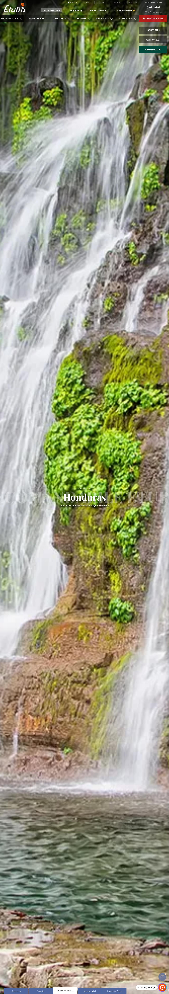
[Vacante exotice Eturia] (13, 7)
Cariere (88, 2)
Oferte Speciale (36, 18)
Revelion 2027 (153, 39)
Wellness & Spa (153, 49)
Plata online (132, 2)
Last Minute (59, 18)
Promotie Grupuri (153, 18)
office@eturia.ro (154, 12)
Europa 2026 (153, 30)
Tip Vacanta (102, 18)
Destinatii (81, 18)
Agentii (101, 2)
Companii (116, 2)
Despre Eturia (125, 18)
